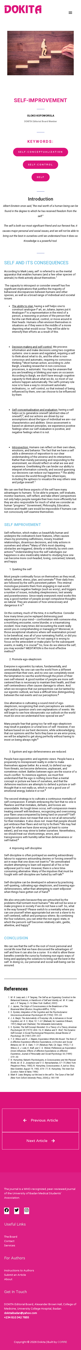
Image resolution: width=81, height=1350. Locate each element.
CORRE (62, 1342)
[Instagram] (26, 1211)
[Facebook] (6, 1211)
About (8, 1279)
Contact (9, 1241)
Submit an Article (15, 1275)
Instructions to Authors (19, 1270)
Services (9, 1245)
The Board (10, 1236)
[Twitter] (16, 1211)
